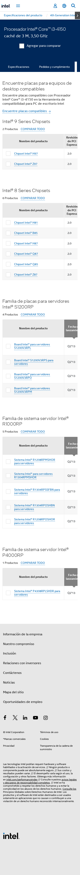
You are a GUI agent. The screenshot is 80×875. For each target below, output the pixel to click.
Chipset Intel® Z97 (25, 164)
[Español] (64, 6)
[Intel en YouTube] (35, 718)
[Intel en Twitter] (15, 718)
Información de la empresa (22, 634)
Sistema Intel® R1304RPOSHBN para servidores (34, 507)
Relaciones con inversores (22, 663)
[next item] (77, 15)
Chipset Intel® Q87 (26, 254)
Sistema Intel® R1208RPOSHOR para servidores (34, 521)
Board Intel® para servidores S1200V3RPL (32, 346)
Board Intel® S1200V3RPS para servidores (33, 362)
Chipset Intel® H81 (26, 222)
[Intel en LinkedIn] (25, 718)
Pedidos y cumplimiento (54, 67)
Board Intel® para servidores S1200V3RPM (32, 390)
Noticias (9, 682)
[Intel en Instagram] (45, 718)
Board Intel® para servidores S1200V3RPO (32, 376)
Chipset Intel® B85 (26, 233)
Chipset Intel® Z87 (25, 274)
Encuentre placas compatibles (25, 111)
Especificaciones (18, 67)
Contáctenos (12, 673)
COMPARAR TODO (33, 129)
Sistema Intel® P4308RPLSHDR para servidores (37, 593)
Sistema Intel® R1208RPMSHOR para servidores (34, 461)
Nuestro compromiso (18, 644)
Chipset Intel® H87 (26, 243)
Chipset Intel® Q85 (26, 264)
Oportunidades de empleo (22, 702)
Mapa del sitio (13, 692)
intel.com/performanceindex (22, 779)
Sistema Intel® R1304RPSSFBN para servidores (37, 491)
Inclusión (9, 653)
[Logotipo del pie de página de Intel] (11, 836)
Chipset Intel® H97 (26, 153)
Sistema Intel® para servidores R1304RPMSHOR (33, 475)
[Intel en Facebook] (4, 718)
